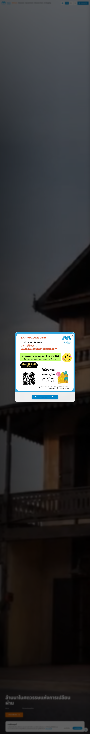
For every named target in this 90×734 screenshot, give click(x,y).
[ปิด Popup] (72, 335)
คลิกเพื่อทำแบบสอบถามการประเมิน (44, 397)
